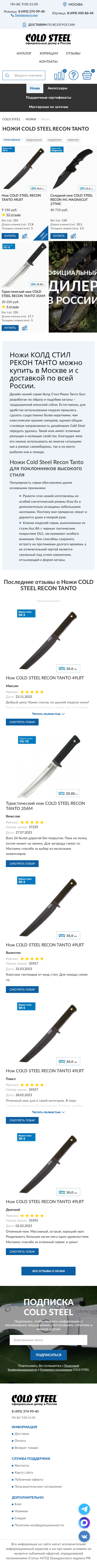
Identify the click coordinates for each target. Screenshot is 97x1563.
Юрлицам (49, 53)
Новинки (21, 1511)
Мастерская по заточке (48, 107)
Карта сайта (24, 1472)
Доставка (22, 1434)
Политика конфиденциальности (39, 1525)
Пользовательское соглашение (38, 1486)
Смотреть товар (22, 722)
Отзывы (73, 53)
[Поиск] (7, 75)
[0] (87, 75)
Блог (18, 1504)
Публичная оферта (29, 1479)
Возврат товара (26, 1448)
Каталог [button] (24, 53)
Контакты (48, 61)
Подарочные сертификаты (48, 97)
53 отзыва (13, 214)
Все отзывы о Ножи (48, 1271)
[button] (24, 15)
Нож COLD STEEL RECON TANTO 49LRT (45, 678)
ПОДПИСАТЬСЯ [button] (48, 1355)
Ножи (35, 88)
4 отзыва (12, 306)
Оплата (20, 1441)
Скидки (20, 1518)
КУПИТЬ (10, 235)
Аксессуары (57, 88)
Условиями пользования (56, 1369)
